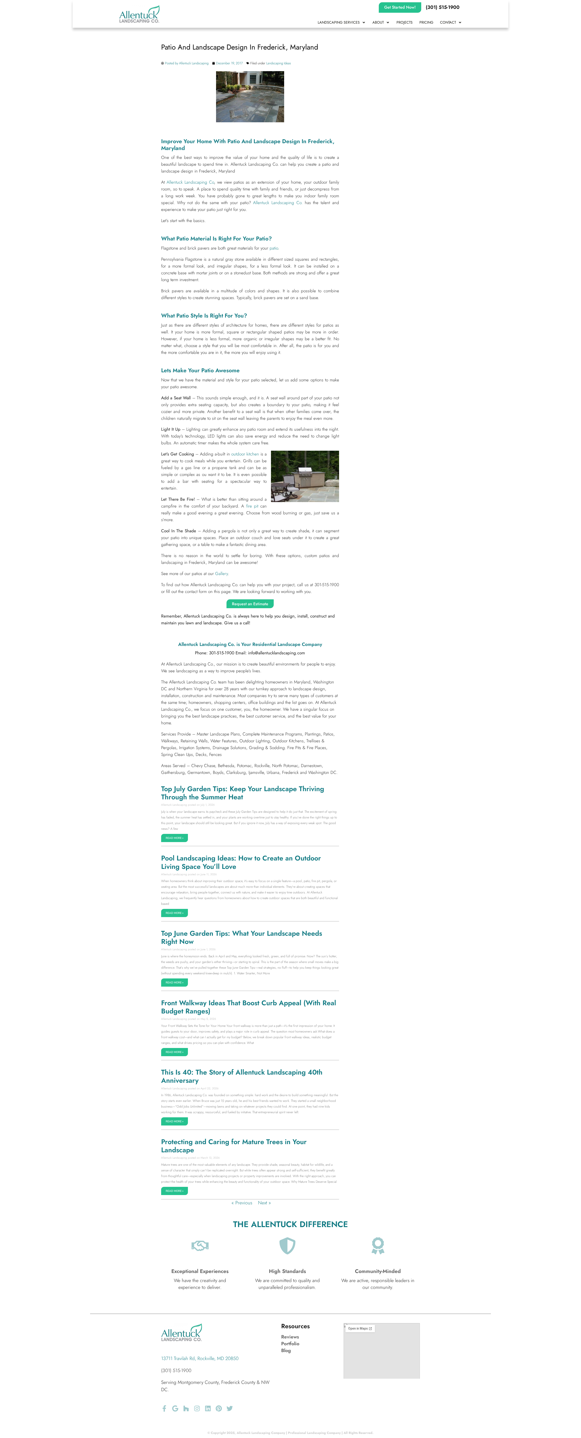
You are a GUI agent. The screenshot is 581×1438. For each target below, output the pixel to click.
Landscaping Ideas (278, 63)
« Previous (241, 1202)
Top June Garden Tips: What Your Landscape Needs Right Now (241, 937)
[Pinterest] (219, 1408)
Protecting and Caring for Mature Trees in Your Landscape (234, 1146)
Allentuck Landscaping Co (190, 182)
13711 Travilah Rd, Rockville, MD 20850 (200, 1358)
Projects (404, 22)
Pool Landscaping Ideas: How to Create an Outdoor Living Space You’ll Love (241, 862)
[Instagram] (197, 1408)
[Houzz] (186, 1408)
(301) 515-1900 (176, 1370)
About (378, 22)
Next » (264, 1202)
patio (274, 248)
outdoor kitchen (245, 454)
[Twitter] (229, 1408)
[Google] (175, 1408)
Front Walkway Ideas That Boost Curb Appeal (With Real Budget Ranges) (248, 1007)
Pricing (426, 22)
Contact (448, 22)
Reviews (290, 1337)
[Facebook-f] (164, 1408)
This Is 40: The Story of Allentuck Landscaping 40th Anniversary (242, 1076)
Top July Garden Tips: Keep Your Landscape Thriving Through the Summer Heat (242, 793)
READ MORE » (174, 838)
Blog (286, 1350)
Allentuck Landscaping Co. (279, 203)
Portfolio (290, 1343)
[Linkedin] (208, 1408)
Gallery (221, 573)
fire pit (252, 506)
